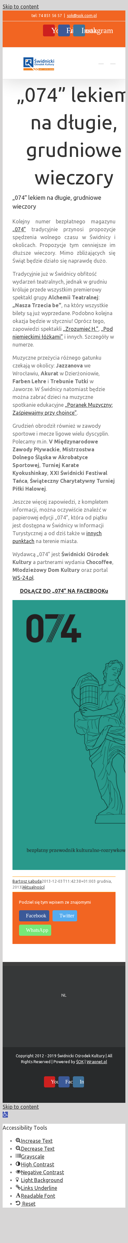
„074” (19, 229)
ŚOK (80, 1062)
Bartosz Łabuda (27, 881)
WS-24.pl (22, 578)
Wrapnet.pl (97, 1062)
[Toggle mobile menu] (113, 60)
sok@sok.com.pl (82, 15)
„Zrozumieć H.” (80, 329)
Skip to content (21, 6)
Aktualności (33, 887)
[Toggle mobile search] (101, 60)
